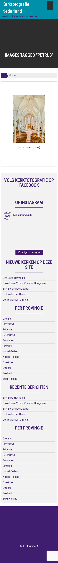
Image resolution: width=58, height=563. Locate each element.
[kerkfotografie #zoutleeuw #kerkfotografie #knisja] (16, 225)
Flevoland (8, 324)
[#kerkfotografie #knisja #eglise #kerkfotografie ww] (42, 241)
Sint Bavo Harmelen (14, 277)
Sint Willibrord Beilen (14, 294)
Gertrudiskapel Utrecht (15, 299)
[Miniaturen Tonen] (29, 147)
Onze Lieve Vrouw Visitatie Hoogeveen (25, 283)
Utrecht (7, 367)
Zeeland (7, 373)
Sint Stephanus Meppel (16, 288)
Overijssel (8, 362)
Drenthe (7, 318)
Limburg (7, 346)
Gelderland (9, 335)
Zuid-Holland (10, 378)
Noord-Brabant (11, 351)
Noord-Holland (11, 356)
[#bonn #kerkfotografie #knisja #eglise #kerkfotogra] (42, 233)
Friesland (8, 329)
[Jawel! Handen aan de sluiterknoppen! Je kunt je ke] (16, 233)
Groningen (8, 340)
